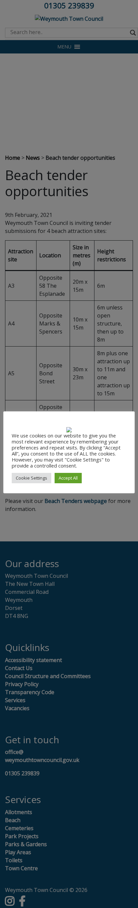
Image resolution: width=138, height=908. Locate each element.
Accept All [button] (68, 478)
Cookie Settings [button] (31, 478)
